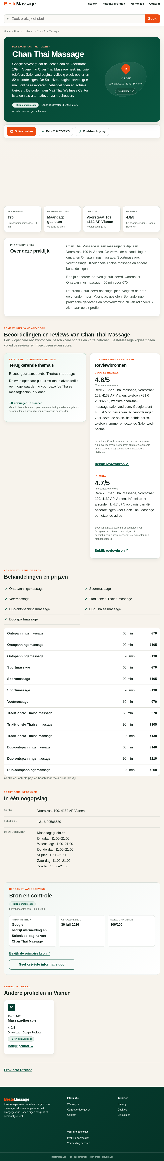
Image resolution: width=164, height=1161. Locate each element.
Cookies (122, 1109)
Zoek (152, 19)
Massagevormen (114, 3)
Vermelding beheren (78, 1143)
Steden (93, 3)
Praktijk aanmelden (78, 1137)
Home (7, 31)
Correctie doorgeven (78, 1109)
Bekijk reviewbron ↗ (112, 464)
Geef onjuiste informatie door (42, 964)
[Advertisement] (82, 172)
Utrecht (18, 31)
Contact (154, 3)
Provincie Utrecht (18, 1070)
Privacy (122, 1104)
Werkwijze (137, 3)
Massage (20, 3)
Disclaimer (124, 1114)
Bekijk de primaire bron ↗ (29, 953)
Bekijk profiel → (20, 1046)
